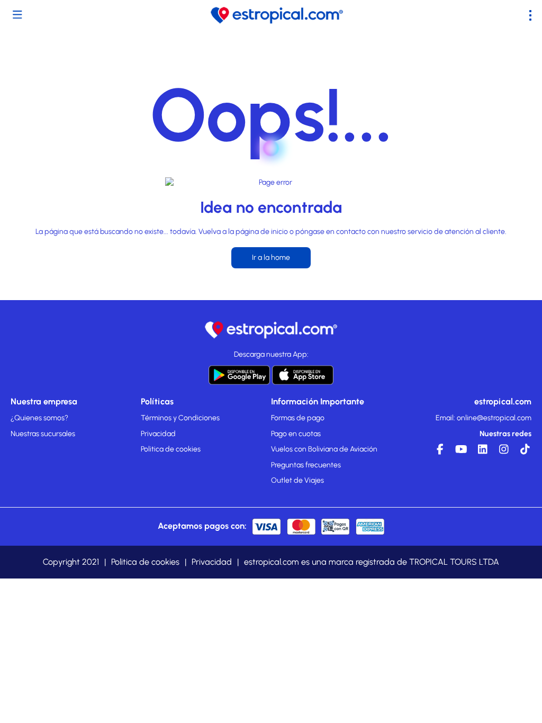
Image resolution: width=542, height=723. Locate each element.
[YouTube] (460, 452)
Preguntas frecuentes (306, 464)
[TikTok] (523, 452)
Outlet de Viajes (297, 480)
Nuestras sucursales (43, 433)
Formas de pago (297, 417)
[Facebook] (439, 452)
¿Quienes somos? (39, 417)
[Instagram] (502, 452)
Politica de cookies (171, 449)
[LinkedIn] (481, 452)
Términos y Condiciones (180, 417)
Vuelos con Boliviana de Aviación (324, 449)
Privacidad (158, 433)
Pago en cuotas (296, 433)
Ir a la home (271, 257)
